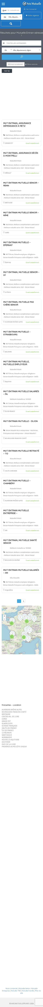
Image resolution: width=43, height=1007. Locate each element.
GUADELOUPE (7, 723)
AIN (6, 530)
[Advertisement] (21, 95)
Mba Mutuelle (14, 578)
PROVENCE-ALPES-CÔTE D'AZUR (14, 746)
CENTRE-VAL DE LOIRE (10, 716)
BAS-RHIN (8, 352)
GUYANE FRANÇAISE (9, 726)
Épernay (8, 262)
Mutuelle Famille (28, 991)
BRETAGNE (8, 203)
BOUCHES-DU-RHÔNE (12, 560)
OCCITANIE (6, 742)
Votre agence (33, 15)
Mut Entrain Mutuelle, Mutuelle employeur (16, 363)
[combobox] (11, 17)
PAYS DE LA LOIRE (9, 744)
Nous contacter (11, 988)
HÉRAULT (8, 173)
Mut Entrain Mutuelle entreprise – (16, 512)
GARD (7, 232)
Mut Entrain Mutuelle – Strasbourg (17, 333)
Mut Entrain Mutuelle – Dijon (20, 421)
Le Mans (8, 292)
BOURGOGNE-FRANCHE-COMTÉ (15, 438)
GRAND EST (9, 143)
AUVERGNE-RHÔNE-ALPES (14, 322)
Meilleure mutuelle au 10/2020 (20, 399)
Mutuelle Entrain (15, 131)
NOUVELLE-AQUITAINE (10, 739)
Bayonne (8, 381)
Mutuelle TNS (16, 991)
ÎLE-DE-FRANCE (10, 411)
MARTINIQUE (7, 735)
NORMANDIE (7, 737)
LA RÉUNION (6, 733)
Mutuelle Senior (24, 988)
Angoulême (9, 590)
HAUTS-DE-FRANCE (9, 728)
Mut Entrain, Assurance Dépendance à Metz (17, 124)
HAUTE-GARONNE (11, 471)
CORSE (4, 719)
